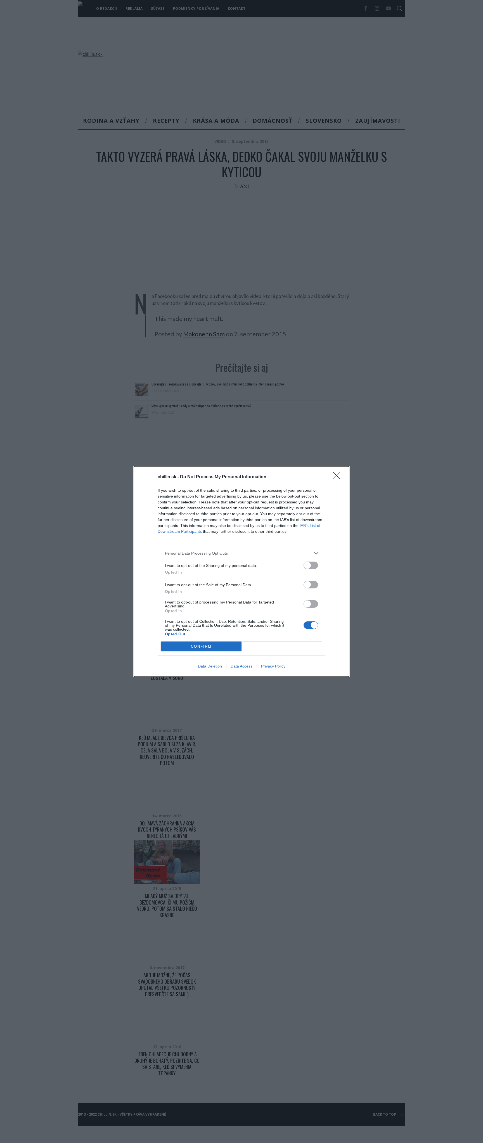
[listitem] (241, 553)
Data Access (241, 666)
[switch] (311, 565)
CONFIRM (201, 646)
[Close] (338, 477)
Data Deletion (210, 666)
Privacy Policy (273, 666)
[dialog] (241, 571)
